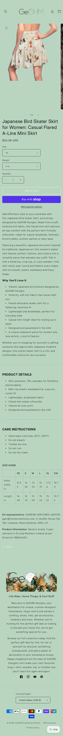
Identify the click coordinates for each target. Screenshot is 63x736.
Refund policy (49, 723)
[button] (5, 11)
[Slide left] (24, 115)
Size (4, 146)
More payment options (31, 207)
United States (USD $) (30, 700)
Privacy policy (33, 728)
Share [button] (9, 546)
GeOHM (18, 723)
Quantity (6, 173)
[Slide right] (38, 115)
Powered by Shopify (31, 723)
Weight (5, 160)
